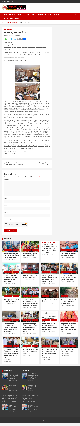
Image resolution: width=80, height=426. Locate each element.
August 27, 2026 (65, 257)
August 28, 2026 (8, 259)
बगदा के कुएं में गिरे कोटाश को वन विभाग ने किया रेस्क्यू (11, 301)
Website (6, 212)
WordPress (58, 420)
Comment (7, 179)
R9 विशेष (11, 14)
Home (5, 14)
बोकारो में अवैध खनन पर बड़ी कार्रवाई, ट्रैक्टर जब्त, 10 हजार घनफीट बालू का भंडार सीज (49, 352)
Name (6, 198)
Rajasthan (45, 296)
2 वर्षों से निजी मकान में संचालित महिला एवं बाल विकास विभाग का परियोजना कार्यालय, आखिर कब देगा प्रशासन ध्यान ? (11, 327)
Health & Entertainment (12, 18)
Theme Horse (39, 420)
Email (6, 205)
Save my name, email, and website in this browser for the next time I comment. (26, 219)
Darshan (56, 14)
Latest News (7, 239)
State (40, 14)
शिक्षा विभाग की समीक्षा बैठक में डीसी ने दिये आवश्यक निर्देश (30, 351)
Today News (27, 371)
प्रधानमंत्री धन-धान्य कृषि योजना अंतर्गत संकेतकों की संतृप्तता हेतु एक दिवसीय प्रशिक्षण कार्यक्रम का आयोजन (30, 327)
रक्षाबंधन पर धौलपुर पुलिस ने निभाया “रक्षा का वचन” (30, 254)
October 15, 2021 (8, 35)
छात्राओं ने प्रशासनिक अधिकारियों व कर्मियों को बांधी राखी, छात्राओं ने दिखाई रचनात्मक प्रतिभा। (49, 278)
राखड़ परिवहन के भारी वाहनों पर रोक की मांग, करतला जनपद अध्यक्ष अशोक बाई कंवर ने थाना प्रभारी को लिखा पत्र (68, 327)
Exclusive (20, 14)
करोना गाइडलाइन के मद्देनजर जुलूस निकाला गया (39, 163)
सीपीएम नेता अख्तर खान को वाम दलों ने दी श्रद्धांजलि (30, 277)
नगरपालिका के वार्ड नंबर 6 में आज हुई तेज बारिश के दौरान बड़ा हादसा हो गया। (68, 301)
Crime (27, 14)
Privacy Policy (24, 420)
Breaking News (8, 250)
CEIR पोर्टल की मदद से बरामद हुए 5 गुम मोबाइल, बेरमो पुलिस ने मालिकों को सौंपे (68, 277)
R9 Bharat (14, 259)
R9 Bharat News (17, 35)
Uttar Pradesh (8, 29)
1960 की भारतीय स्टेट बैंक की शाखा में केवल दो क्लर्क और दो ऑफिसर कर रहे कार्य (15, 163)
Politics (48, 14)
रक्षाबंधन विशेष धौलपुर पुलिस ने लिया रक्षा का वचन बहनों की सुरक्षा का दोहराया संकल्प (11, 255)
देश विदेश (34, 14)
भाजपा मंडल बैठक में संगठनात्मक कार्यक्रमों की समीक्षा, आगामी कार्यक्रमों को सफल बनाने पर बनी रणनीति (30, 302)
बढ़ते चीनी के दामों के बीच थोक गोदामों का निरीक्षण (67, 351)
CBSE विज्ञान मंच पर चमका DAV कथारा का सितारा (68, 254)
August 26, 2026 (8, 359)
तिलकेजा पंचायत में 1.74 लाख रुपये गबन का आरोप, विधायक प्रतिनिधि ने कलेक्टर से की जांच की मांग (49, 326)
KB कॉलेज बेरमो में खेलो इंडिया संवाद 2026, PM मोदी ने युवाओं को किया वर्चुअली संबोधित (10, 278)
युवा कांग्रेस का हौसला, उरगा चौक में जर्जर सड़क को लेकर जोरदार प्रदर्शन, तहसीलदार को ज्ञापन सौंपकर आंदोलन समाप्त (11, 353)
